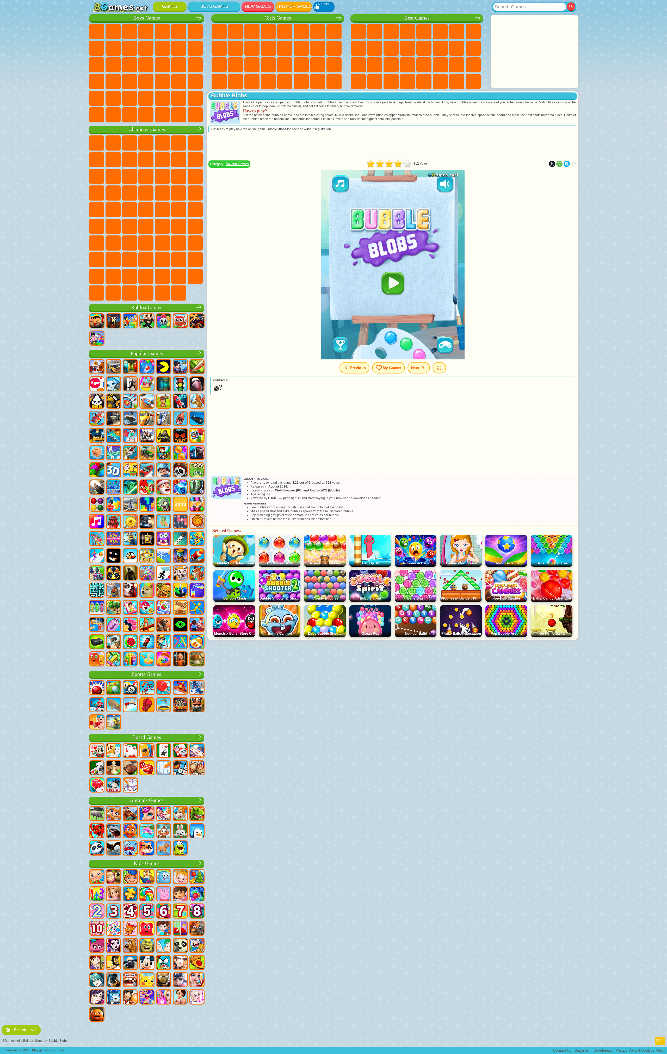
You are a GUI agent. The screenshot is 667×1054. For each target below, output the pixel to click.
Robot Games (113, 64)
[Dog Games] (180, 814)
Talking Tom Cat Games (145, 143)
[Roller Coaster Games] (97, 539)
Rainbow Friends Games (145, 243)
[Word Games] (147, 556)
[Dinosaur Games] (197, 814)
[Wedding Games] (197, 980)
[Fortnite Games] (147, 436)
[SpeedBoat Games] (147, 470)
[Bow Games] (130, 402)
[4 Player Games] (130, 367)
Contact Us (562, 1050)
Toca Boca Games (162, 243)
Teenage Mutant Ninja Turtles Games (195, 193)
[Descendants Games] (97, 997)
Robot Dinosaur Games (145, 64)
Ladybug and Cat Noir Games (129, 159)
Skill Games (440, 31)
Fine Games (391, 64)
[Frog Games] (180, 848)
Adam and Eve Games (178, 193)
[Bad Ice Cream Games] (97, 402)
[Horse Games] (130, 814)
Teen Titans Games (145, 209)
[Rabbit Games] (130, 848)
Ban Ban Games (129, 259)
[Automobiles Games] (114, 367)
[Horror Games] (114, 556)
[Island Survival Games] (114, 642)
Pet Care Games (334, 81)
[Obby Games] (130, 321)
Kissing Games (284, 48)
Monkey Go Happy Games (113, 209)
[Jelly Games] (97, 659)
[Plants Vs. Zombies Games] (164, 505)
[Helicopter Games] (97, 419)
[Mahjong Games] (114, 751)
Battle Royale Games (178, 31)
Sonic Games (178, 176)
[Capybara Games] (164, 848)
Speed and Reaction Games (423, 64)
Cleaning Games (219, 81)
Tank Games (145, 31)
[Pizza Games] (197, 963)
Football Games (113, 31)
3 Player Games (358, 81)
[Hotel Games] (197, 625)
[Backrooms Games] (130, 573)
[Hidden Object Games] (197, 487)
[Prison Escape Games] (97, 625)
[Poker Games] (180, 751)
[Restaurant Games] (130, 997)
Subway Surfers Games (178, 159)
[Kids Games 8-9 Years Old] (197, 911)
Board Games (146, 737)
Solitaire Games (456, 48)
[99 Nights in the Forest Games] (114, 321)
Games (169, 6)
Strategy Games (129, 31)
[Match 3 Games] (180, 487)
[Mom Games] (180, 997)
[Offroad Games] (114, 419)
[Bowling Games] (97, 688)
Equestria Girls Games (235, 31)
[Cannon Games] (197, 556)
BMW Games (129, 114)
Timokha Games (162, 276)
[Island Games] (114, 608)
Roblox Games (146, 307)
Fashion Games (301, 64)
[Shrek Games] (147, 946)
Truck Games (162, 48)
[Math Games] (97, 894)
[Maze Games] (97, 591)
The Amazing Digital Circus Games (96, 276)
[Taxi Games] (147, 419)
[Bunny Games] (180, 831)
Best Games (417, 18)
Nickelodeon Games (423, 81)
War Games (195, 98)
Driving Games (178, 98)
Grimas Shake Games (178, 259)
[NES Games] (147, 539)
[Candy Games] (147, 894)
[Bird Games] (114, 848)
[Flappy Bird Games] (130, 556)
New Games (258, 6)
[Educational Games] (130, 877)
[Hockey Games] (97, 705)
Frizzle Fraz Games (145, 193)
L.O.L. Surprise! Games (317, 81)
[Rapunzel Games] (114, 894)
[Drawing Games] (114, 929)
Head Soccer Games (162, 98)
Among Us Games (96, 226)
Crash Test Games (145, 114)
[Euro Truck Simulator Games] (147, 522)
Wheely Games (96, 143)
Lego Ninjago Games (162, 143)
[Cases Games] (97, 642)
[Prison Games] (180, 659)
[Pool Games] (130, 688)
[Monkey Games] (164, 831)
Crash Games (113, 48)
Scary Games (407, 48)
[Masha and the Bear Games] (114, 877)
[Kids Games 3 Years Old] (114, 911)
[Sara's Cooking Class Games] (97, 963)
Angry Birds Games (195, 159)
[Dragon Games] (97, 831)
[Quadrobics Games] (197, 705)
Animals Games (147, 800)
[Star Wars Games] (130, 487)
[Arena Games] (197, 402)
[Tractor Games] (147, 453)
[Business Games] (164, 522)
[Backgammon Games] (147, 768)
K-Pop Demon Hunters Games (178, 293)
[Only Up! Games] (114, 591)
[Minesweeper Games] (180, 768)
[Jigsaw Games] (130, 894)
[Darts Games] (180, 705)
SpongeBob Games (113, 143)
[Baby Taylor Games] (164, 929)
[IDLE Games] (164, 642)
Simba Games (195, 243)
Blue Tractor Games (162, 209)
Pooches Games (195, 176)
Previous (358, 367)
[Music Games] (97, 522)
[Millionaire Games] (114, 539)
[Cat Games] (114, 814)
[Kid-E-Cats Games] (130, 929)
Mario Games (113, 193)
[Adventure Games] (164, 402)
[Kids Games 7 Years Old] (180, 911)
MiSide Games (195, 276)
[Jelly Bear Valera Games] (147, 929)
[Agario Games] (97, 384)
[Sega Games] (114, 487)
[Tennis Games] (164, 688)
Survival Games (162, 64)
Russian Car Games (113, 81)
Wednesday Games (113, 259)
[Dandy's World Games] (164, 321)
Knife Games (358, 64)
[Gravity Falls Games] (180, 963)
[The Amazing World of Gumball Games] (164, 963)
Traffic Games (195, 114)
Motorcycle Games (129, 48)
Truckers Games (96, 114)
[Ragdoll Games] (197, 608)
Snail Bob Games (195, 143)
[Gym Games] (97, 722)
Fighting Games (178, 48)
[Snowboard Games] (180, 688)
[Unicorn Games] (147, 814)
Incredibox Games (145, 276)
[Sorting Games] (197, 591)
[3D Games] (114, 470)
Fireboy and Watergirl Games (252, 31)
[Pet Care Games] (164, 814)
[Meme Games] (147, 591)
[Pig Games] (97, 814)
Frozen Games (235, 48)
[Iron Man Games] (164, 980)
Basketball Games (391, 81)
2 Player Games (294, 6)
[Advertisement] (534, 51)
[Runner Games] (130, 539)
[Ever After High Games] (114, 946)
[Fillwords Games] (180, 522)
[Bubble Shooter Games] (147, 367)
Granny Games (178, 226)
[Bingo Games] (197, 768)
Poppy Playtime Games (162, 293)
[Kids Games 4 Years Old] (130, 911)
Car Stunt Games (440, 64)
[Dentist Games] (130, 980)
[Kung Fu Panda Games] (180, 946)
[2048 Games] (180, 505)
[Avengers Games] (180, 980)
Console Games (473, 81)
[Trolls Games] (97, 946)
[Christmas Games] (197, 877)
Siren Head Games (195, 209)
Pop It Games (374, 64)
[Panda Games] (97, 848)
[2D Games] (130, 470)
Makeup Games (268, 64)
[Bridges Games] (147, 625)
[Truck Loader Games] (114, 402)
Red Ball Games (96, 159)
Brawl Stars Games (113, 226)
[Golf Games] (114, 688)
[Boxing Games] (147, 705)
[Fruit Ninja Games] (197, 367)
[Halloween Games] (180, 436)
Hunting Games (96, 98)
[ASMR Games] (114, 625)
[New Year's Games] (164, 487)
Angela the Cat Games (219, 48)
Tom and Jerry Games (129, 209)
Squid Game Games (129, 226)
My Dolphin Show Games (113, 176)
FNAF (178, 143)
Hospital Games (219, 64)
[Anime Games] (97, 980)
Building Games (456, 81)
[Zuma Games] (97, 470)
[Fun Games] (97, 1015)
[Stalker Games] (114, 573)
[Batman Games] (114, 980)
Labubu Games (145, 293)
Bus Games (145, 81)
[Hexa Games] (130, 625)
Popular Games (147, 353)
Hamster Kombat (195, 259)
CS (113, 114)
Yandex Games (456, 31)
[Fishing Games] (130, 453)
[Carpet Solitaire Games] (97, 768)
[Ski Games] (197, 688)
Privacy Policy (626, 1050)
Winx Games (252, 81)
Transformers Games (113, 276)
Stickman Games (145, 48)
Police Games (129, 64)
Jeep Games (113, 98)
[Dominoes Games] (197, 751)
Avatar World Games (178, 243)
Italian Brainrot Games (129, 293)
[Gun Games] (97, 487)
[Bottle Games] (147, 642)
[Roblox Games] (97, 321)
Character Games (146, 129)
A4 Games (145, 226)
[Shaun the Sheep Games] (130, 963)
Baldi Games (162, 226)
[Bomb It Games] (114, 384)
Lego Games (162, 159)
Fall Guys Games (178, 209)
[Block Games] (114, 505)
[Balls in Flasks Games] (97, 608)
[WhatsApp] (559, 164)
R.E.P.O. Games (113, 293)
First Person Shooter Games (162, 81)
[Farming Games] (147, 487)
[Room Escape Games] (164, 384)
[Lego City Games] (97, 436)
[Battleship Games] (114, 436)
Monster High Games (301, 31)
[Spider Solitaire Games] (164, 751)
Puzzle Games (473, 64)
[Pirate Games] (180, 470)
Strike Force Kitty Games (96, 193)
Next (415, 367)
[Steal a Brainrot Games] (147, 321)
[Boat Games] (180, 419)
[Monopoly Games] (114, 785)
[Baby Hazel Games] (180, 877)
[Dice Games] (97, 785)
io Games (391, 48)
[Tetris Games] (147, 505)
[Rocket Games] (180, 539)
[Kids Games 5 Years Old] (147, 911)
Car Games (96, 48)
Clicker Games (440, 48)
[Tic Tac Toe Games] (130, 785)
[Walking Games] (97, 556)
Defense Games (407, 81)
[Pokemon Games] (147, 980)
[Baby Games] (97, 877)
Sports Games (358, 48)
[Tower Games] (180, 556)
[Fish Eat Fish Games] (147, 608)
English (20, 1030)
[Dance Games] (147, 997)
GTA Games (96, 81)
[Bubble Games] (197, 894)
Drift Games (129, 81)
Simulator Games (391, 31)
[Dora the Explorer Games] (180, 894)
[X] (552, 164)
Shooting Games (195, 81)
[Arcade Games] (164, 367)
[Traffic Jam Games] (114, 659)
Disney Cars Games (145, 176)
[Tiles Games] (164, 608)
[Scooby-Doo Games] (130, 946)
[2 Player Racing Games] (147, 402)
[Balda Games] (180, 573)
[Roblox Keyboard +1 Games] (97, 338)
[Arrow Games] (130, 659)
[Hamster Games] (147, 848)
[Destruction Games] (130, 522)
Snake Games (456, 64)
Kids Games (407, 31)
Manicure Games (235, 64)
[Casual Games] (147, 573)
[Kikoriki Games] (164, 877)
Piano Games (235, 81)
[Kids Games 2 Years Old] (97, 911)
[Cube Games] (197, 436)
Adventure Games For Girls (317, 31)
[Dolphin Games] (147, 831)
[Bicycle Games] (147, 688)
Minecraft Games (195, 31)
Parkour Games (129, 98)
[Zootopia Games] (197, 929)
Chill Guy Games (178, 276)
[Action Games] (97, 367)
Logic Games (423, 48)
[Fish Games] (130, 831)
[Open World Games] (130, 505)
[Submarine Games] (197, 419)
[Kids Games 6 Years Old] (164, 911)
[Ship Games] (130, 419)
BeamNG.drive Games (162, 114)
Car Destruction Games (178, 114)
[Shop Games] (164, 997)
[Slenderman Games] (197, 384)
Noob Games (96, 243)
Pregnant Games (317, 48)
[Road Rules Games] (180, 384)
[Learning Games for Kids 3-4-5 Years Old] (147, 877)
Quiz (284, 31)
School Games (440, 81)
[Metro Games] (197, 453)
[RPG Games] (180, 367)
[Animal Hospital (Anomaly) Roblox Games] (197, 321)
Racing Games (195, 48)
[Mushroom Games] (197, 659)
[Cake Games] (114, 522)
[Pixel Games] (164, 453)
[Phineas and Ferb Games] (164, 946)
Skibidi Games (162, 259)
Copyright (582, 1050)
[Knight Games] (164, 591)
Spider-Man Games (129, 193)
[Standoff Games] (164, 625)
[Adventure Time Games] (197, 946)
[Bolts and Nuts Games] (180, 608)
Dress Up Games (252, 48)
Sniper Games (96, 64)
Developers (603, 1050)
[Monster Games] (164, 539)
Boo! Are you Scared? (96, 293)
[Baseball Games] (114, 722)
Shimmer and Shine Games (96, 209)
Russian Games (473, 48)
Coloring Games (334, 31)
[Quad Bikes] (97, 573)
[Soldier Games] (164, 470)
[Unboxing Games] (164, 659)
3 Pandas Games (129, 176)
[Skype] (567, 164)
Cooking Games (284, 81)
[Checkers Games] (130, 768)
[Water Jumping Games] (130, 705)
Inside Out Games (96, 259)
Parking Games (96, 31)
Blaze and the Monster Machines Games (162, 176)
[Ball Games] (197, 522)
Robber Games (178, 64)
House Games (301, 81)
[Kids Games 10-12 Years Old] (97, 929)
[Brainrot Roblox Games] (180, 321)
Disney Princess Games (284, 64)
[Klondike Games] (147, 751)
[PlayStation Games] (197, 573)
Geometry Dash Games (473, 31)
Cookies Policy (653, 1050)
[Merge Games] (180, 591)
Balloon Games (237, 164)
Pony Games (219, 31)
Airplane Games (145, 98)
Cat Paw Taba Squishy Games (268, 81)
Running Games (178, 81)
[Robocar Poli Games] (114, 997)
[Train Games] (164, 419)
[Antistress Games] (197, 539)
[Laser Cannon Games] (197, 470)
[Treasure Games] (197, 505)
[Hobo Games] (114, 963)
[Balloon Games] (180, 453)
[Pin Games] (197, 642)
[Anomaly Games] (180, 625)
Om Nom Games (96, 176)
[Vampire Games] (130, 591)
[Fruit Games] (130, 642)
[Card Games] (130, 751)
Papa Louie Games (301, 48)
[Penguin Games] (197, 831)
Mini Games (407, 64)
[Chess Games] (114, 768)
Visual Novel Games (334, 48)
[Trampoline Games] (164, 705)
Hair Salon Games (268, 48)
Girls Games (374, 31)
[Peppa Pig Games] (164, 894)
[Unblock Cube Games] (97, 453)
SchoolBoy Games (129, 243)
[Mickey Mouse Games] (147, 963)
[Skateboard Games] (114, 705)
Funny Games (374, 48)
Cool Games (374, 81)
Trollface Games (113, 159)
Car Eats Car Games (195, 64)
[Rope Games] (180, 642)
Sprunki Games (129, 276)
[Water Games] (147, 659)
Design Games (334, 64)
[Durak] (97, 751)
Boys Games (214, 6)
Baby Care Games (317, 64)
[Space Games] (180, 402)
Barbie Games (268, 31)
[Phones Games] (130, 608)
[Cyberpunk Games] (164, 436)
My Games (392, 367)
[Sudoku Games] (164, 768)
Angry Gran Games (145, 159)
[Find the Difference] (180, 929)
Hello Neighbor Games (113, 243)
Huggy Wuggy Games (195, 226)
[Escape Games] (130, 384)
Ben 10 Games (162, 193)
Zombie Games (162, 31)
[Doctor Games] (130, 436)
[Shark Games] (114, 831)
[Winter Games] (164, 556)
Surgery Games (252, 64)
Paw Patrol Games (129, 143)
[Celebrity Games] (197, 997)
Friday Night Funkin (145, 259)
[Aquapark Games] (147, 384)
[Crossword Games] (114, 453)
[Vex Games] (164, 573)
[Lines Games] (97, 505)
